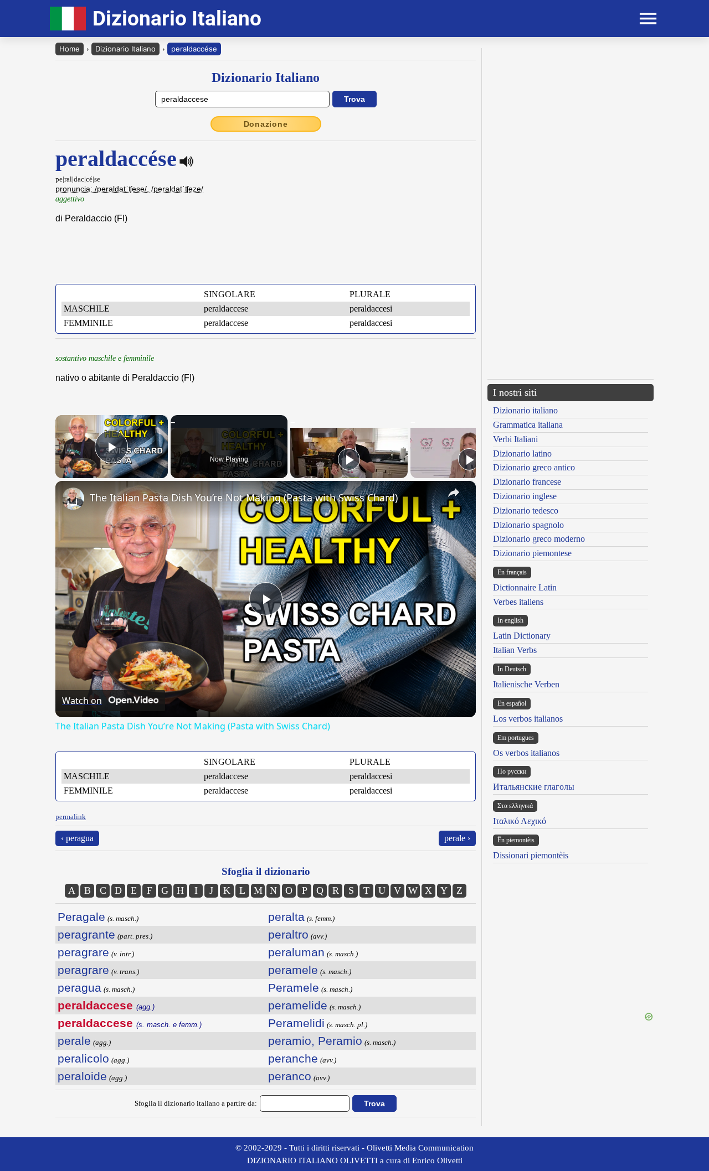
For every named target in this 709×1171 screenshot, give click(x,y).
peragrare (83, 952)
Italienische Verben (526, 684)
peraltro (288, 934)
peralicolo (83, 1058)
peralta (286, 916)
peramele (293, 969)
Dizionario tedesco (525, 510)
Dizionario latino (522, 453)
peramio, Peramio (315, 1040)
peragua (79, 987)
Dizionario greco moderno (539, 538)
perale (74, 1040)
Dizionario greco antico (534, 467)
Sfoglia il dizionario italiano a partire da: (196, 1103)
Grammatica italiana (528, 424)
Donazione (266, 124)
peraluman (296, 952)
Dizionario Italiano (125, 48)
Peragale (81, 916)
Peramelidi (296, 1023)
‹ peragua (77, 838)
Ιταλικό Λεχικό (519, 821)
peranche (293, 1058)
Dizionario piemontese (532, 553)
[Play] (349, 459)
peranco (289, 1076)
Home (69, 48)
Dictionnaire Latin (525, 587)
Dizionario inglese (525, 496)
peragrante (86, 934)
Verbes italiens (518, 602)
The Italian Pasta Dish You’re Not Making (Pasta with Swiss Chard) (244, 497)
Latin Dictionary (522, 635)
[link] (73, 499)
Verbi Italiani (515, 439)
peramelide (297, 1005)
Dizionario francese (527, 481)
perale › (457, 838)
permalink (70, 816)
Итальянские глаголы (533, 786)
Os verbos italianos (526, 753)
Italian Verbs (515, 650)
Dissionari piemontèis (530, 855)
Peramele (293, 987)
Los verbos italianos (528, 718)
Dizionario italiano (525, 410)
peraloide (82, 1076)
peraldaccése (194, 48)
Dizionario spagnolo (528, 525)
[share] (454, 492)
